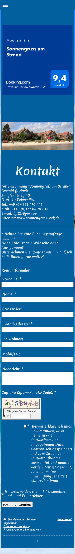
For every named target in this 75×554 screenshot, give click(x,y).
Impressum (9, 523)
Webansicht (65, 519)
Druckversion (15, 519)
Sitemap (31, 519)
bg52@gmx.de (25, 213)
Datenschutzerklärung (16, 526)
